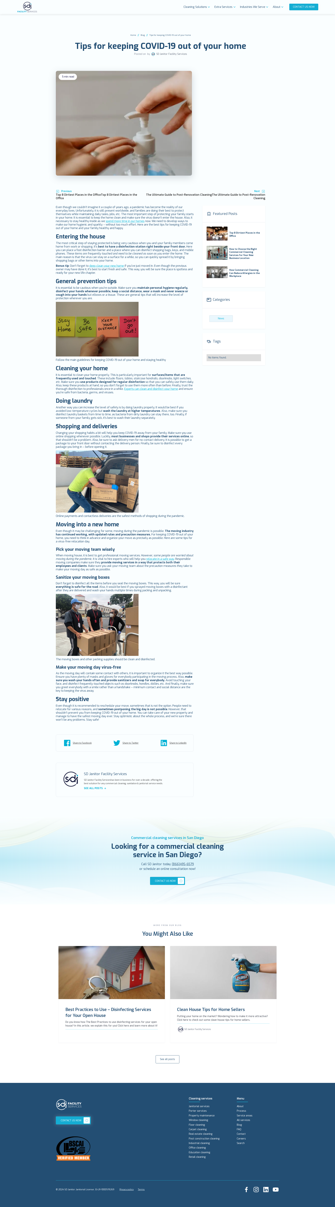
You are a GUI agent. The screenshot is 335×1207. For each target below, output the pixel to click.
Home (133, 35)
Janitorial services (199, 1106)
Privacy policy (127, 1189)
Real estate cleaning (200, 1134)
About (240, 1106)
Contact (241, 1134)
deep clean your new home (106, 266)
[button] (197, 7)
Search (241, 1143)
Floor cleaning (197, 1125)
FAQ (239, 1129)
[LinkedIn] (265, 1189)
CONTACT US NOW (304, 7)
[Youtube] (275, 1189)
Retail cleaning (197, 1157)
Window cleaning (198, 1120)
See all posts (167, 1059)
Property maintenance (202, 1115)
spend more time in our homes (125, 221)
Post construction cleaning (204, 1138)
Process (241, 1111)
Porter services (198, 1111)
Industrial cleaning (199, 1143)
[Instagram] (256, 1189)
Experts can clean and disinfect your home (151, 389)
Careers (241, 1138)
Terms (141, 1189)
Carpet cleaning (198, 1129)
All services (243, 1120)
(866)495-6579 (183, 864)
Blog (143, 35)
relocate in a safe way (160, 559)
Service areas (244, 1115)
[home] (99, 7)
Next (257, 191)
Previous (66, 191)
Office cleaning (197, 1147)
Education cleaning (199, 1152)
